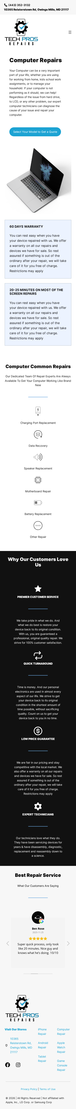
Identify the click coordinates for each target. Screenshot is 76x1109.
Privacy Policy (29, 1089)
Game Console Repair (62, 1065)
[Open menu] (70, 32)
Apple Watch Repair (61, 1047)
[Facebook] (8, 1065)
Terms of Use (47, 1089)
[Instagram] (18, 1065)
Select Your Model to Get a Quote (35, 131)
